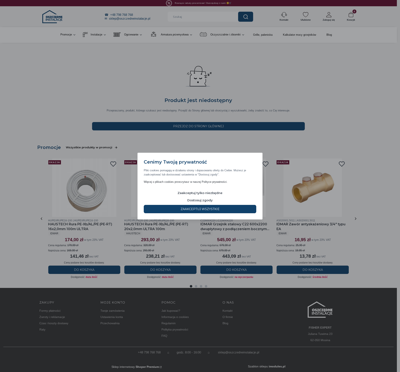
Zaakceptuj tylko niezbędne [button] (200, 193)
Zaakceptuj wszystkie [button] (200, 209)
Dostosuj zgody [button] (200, 200)
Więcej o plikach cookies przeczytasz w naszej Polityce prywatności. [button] (186, 181)
